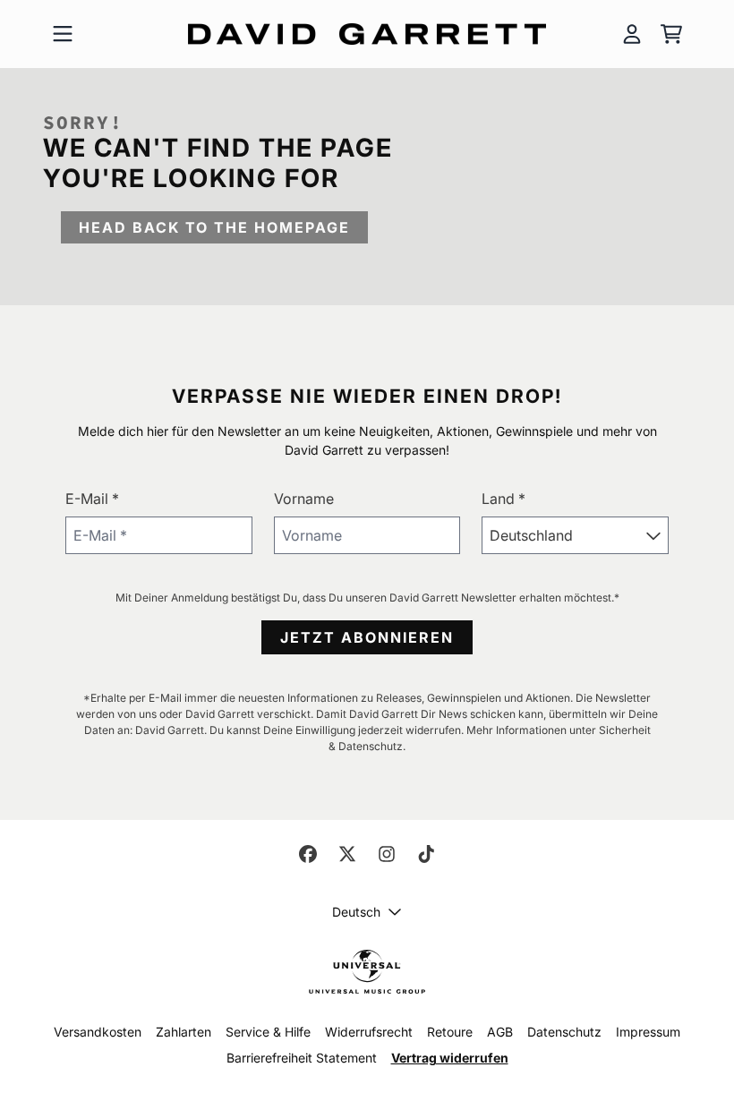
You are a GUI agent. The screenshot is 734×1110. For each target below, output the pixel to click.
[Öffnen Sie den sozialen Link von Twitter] (347, 854)
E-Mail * (92, 499)
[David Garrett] (367, 34)
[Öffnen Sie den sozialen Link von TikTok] (426, 854)
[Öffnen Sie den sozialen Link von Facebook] (308, 854)
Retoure (450, 1031)
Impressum (648, 1031)
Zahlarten (183, 1031)
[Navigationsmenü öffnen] (62, 34)
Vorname (304, 499)
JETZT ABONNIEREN (367, 637)
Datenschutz (564, 1031)
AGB (500, 1031)
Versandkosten (97, 1031)
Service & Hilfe (268, 1031)
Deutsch (356, 911)
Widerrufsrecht (369, 1031)
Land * (503, 499)
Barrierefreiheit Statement (301, 1057)
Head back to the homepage (214, 227)
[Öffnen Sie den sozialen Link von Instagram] (386, 854)
